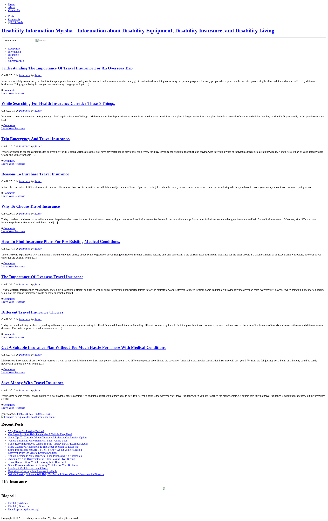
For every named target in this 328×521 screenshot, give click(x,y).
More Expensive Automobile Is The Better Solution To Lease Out (43, 446)
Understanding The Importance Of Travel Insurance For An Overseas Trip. (67, 68)
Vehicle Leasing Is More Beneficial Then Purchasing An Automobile (45, 455)
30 (41, 413)
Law (10, 57)
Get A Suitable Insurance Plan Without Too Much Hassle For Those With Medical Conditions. (83, 347)
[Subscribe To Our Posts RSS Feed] (15, 22)
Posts (11, 16)
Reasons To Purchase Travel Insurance (35, 174)
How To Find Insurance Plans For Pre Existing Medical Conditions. (60, 241)
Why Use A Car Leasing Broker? (26, 431)
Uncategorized (16, 60)
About (11, 7)
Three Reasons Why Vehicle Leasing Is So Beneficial (37, 462)
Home (11, 4)
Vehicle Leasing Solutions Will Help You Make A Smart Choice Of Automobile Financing (56, 474)
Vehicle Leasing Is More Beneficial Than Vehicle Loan (37, 440)
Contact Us (14, 10)
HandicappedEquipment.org (23, 509)
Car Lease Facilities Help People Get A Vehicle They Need (40, 434)
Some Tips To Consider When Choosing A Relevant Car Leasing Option (47, 437)
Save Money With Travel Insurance (32, 383)
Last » (49, 413)
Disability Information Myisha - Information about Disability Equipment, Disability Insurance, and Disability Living (137, 30)
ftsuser (38, 75)
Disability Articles (18, 503)
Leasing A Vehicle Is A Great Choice (28, 468)
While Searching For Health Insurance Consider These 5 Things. (58, 103)
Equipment (14, 48)
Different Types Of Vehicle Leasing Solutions (32, 452)
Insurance (13, 54)
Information (14, 51)
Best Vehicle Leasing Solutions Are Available (32, 471)
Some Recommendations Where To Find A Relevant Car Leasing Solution (48, 443)
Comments (14, 19)
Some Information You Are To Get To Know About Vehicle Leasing (45, 449)
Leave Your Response (13, 93)
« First (18, 413)
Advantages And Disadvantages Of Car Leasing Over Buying (41, 459)
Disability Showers (18, 506)
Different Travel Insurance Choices (32, 312)
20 (38, 413)
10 (35, 413)
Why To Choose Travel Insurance (30, 206)
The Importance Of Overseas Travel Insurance (42, 277)
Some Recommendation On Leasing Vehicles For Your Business (43, 465)
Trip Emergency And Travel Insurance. (35, 139)
